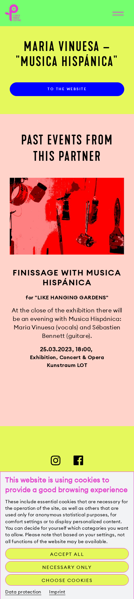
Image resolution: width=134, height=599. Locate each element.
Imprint (57, 592)
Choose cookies (67, 580)
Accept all (67, 554)
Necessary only (67, 567)
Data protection (23, 592)
